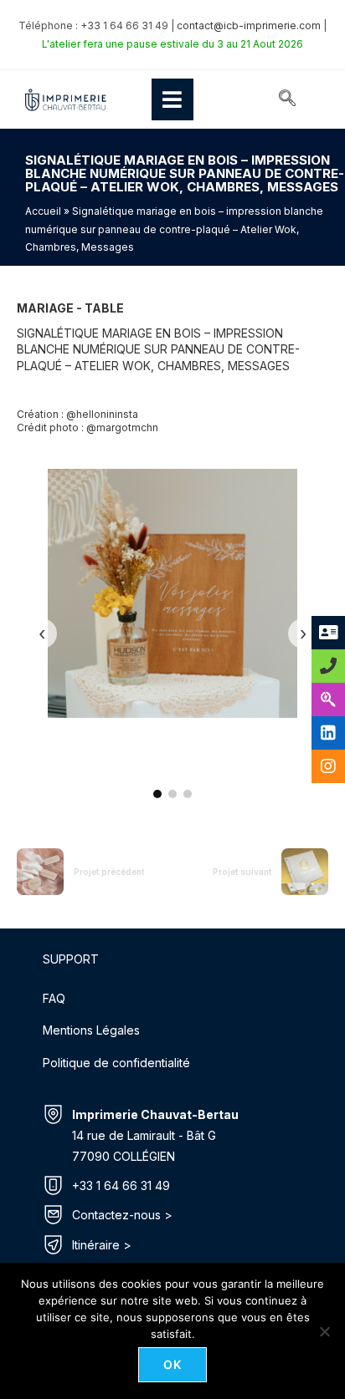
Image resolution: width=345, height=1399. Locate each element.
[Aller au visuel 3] (187, 794)
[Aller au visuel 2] (172, 794)
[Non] (324, 1331)
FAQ (54, 998)
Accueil (43, 211)
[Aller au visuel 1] (157, 794)
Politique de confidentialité (116, 1063)
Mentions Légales (91, 1030)
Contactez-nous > (122, 1215)
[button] (287, 99)
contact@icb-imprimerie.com (249, 25)
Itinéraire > (101, 1245)
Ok (173, 1364)
